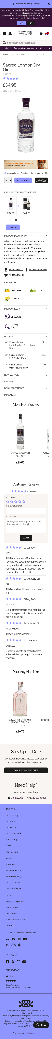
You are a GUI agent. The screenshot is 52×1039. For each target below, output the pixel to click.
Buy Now (13, 227)
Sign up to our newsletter (26, 770)
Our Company (12, 815)
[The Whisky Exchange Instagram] (18, 961)
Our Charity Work (13, 833)
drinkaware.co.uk (33, 1033)
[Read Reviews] (18, 78)
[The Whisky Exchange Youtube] (24, 961)
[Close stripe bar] (49, 48)
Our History (11, 821)
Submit (26, 538)
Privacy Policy (12, 907)
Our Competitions (13, 882)
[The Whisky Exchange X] (13, 961)
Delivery (8, 336)
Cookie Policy (11, 913)
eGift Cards (10, 864)
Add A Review (11, 497)
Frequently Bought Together (20, 192)
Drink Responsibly (14, 388)
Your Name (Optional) (14, 506)
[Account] (10, 33)
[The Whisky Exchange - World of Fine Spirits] (25, 33)
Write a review (11, 516)
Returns (8, 381)
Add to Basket (23, 180)
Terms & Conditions (14, 901)
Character (10, 282)
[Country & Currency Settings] (47, 33)
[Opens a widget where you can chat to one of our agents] (41, 1025)
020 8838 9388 (38, 797)
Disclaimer (10, 395)
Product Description (15, 236)
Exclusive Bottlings (14, 876)
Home (5, 55)
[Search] (5, 43)
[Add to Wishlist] (44, 65)
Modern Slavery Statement (17, 919)
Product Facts (12, 309)
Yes (21, 23)
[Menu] (4, 33)
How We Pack (11, 375)
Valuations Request (14, 888)
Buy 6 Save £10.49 (41, 180)
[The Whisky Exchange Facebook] (7, 961)
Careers (9, 845)
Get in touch (17, 797)
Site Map (9, 858)
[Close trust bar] (48, 4)
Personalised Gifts (13, 870)
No (31, 23)
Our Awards (11, 827)
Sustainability (11, 839)
